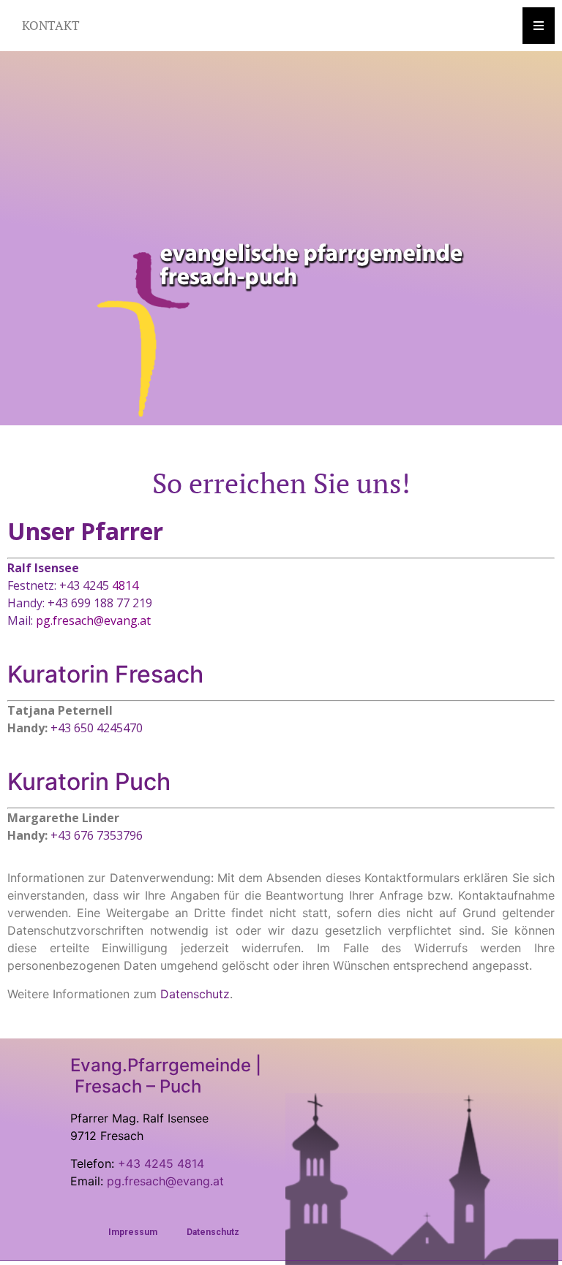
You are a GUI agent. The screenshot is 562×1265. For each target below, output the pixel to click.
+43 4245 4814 (161, 1163)
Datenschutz (213, 1232)
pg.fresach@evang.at (93, 620)
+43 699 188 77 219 (100, 603)
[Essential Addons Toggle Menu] (538, 25)
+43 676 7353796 (96, 835)
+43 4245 (98, 585)
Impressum (132, 1232)
